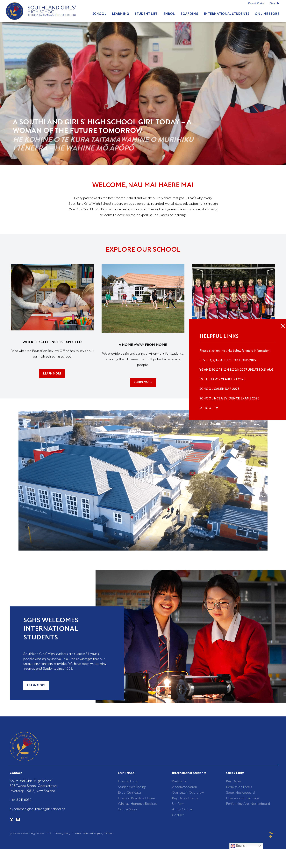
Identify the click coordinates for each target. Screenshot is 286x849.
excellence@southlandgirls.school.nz (37, 809)
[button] (143, 480)
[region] (143, 93)
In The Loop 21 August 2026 (222, 379)
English (241, 845)
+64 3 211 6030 (21, 799)
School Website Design (87, 834)
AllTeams (109, 834)
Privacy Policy (62, 834)
